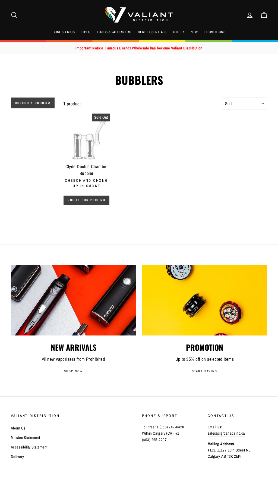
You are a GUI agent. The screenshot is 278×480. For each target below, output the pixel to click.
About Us (18, 428)
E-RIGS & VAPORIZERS (114, 32)
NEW (194, 32)
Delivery (17, 456)
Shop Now (73, 371)
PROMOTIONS (214, 32)
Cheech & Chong (31, 103)
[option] (139, 48)
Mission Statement (25, 437)
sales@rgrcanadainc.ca (226, 433)
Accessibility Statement (29, 447)
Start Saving (204, 371)
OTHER (178, 32)
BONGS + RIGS (64, 32)
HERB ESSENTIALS (152, 32)
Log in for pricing (86, 200)
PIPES (85, 32)
